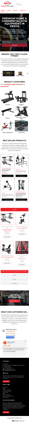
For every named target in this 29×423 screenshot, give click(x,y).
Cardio (17, 226)
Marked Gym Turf (22, 258)
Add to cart (7, 236)
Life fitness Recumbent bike (7, 257)
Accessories (18, 169)
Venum (22, 260)
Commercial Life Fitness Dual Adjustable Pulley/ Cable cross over (21, 194)
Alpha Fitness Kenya (11, 329)
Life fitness (4, 172)
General (21, 257)
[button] (1, 73)
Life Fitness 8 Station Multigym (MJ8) (6, 170)
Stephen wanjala (11, 342)
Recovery (26, 226)
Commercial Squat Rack (21, 171)
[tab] (14, 209)
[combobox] (21, 4)
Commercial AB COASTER (7, 195)
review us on (9, 337)
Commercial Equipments (6, 168)
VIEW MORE (14, 45)
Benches (3, 193)
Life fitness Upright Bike (22, 228)
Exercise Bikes (21, 226)
